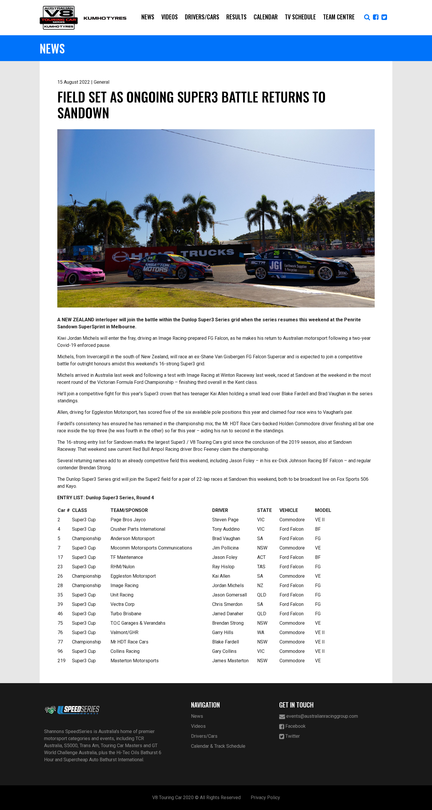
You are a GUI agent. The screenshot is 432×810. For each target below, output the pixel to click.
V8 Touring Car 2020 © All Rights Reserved (196, 797)
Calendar (266, 16)
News (147, 16)
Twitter (292, 736)
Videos (169, 16)
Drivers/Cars (202, 16)
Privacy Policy (265, 797)
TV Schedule (300, 16)
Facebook (295, 726)
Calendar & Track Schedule (218, 746)
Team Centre (339, 16)
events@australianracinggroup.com (321, 716)
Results (236, 16)
